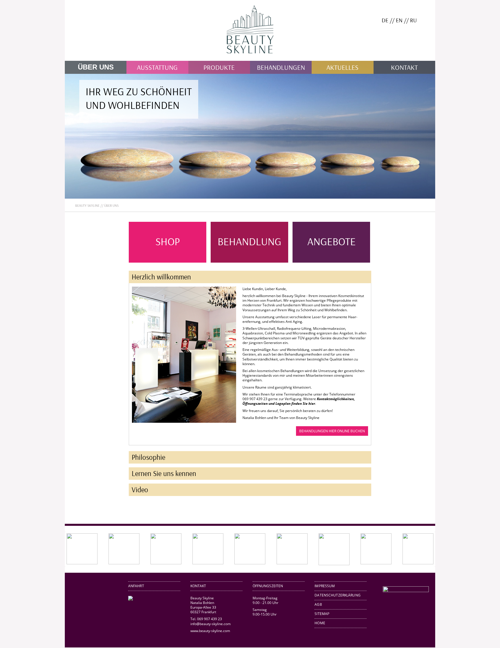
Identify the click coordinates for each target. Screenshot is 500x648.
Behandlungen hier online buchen (332, 431)
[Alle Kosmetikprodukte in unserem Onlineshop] (406, 590)
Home (320, 622)
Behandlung (249, 241)
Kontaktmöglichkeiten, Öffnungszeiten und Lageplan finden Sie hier (298, 401)
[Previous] (77, 549)
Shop (167, 241)
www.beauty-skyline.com (210, 630)
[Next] (422, 549)
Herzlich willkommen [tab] (161, 276)
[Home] (250, 58)
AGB (318, 604)
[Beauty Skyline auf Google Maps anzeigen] (130, 599)
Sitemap (322, 613)
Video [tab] (140, 489)
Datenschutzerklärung (338, 595)
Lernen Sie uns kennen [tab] (164, 473)
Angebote (331, 241)
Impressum (325, 585)
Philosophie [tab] (148, 457)
